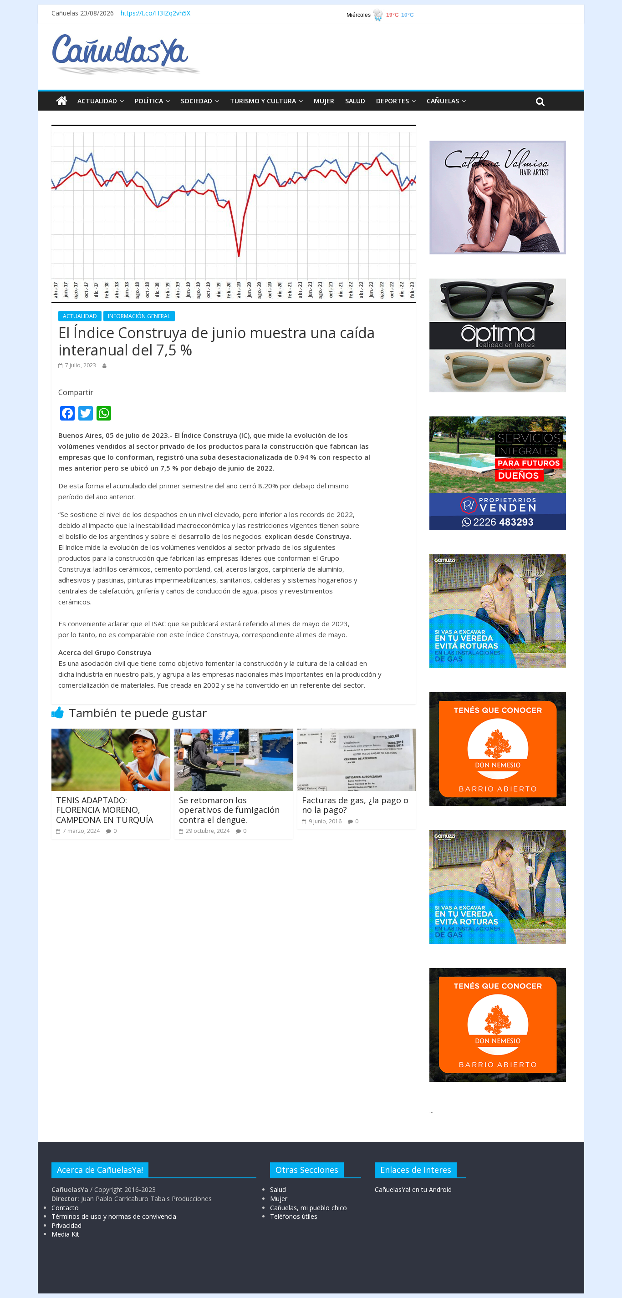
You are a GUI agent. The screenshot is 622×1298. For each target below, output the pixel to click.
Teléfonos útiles (293, 1216)
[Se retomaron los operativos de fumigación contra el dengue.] (233, 734)
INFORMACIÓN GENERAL (139, 316)
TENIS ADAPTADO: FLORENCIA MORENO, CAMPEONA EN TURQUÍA (104, 810)
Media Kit (65, 1234)
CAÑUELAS (443, 100)
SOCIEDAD (196, 100)
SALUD (355, 100)
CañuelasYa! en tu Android (413, 1189)
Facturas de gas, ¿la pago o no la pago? (355, 805)
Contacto (65, 1207)
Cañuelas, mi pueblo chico (308, 1207)
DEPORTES (392, 100)
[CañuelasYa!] (125, 38)
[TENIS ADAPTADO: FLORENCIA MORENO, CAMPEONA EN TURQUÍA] (110, 734)
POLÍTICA (149, 100)
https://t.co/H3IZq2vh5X (155, 13)
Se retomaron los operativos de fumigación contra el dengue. (229, 810)
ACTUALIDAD (97, 100)
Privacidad (66, 1225)
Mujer (278, 1198)
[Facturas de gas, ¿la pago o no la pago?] (356, 734)
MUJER (324, 100)
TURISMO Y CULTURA (263, 100)
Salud (278, 1189)
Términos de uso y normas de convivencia (113, 1216)
